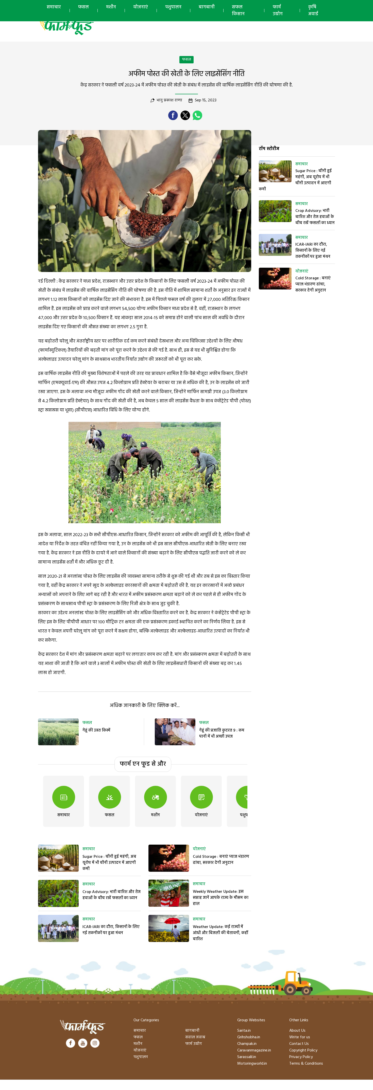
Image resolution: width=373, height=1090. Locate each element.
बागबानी (207, 7)
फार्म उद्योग (278, 11)
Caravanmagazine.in (254, 1050)
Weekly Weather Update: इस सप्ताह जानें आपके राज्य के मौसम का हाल (220, 897)
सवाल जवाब (195, 1037)
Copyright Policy (303, 1050)
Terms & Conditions (306, 1063)
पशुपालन (173, 7)
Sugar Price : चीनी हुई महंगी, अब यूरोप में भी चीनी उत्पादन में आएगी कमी (109, 862)
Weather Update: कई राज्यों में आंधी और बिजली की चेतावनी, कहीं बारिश (220, 933)
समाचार (54, 7)
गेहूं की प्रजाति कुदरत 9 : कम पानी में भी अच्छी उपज (221, 733)
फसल (83, 7)
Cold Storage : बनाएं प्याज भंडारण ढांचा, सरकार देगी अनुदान (221, 859)
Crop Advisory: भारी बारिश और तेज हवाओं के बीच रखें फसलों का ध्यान (111, 895)
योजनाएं (140, 7)
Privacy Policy (301, 1057)
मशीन (111, 7)
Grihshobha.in (248, 1037)
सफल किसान (238, 11)
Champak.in (247, 1044)
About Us (297, 1030)
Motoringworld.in (252, 1063)
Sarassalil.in (246, 1057)
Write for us (299, 1037)
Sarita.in (244, 1030)
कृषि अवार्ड (313, 11)
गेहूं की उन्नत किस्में (96, 730)
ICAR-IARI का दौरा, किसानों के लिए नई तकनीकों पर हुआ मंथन (111, 930)
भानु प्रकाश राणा (169, 100)
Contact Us (299, 1044)
